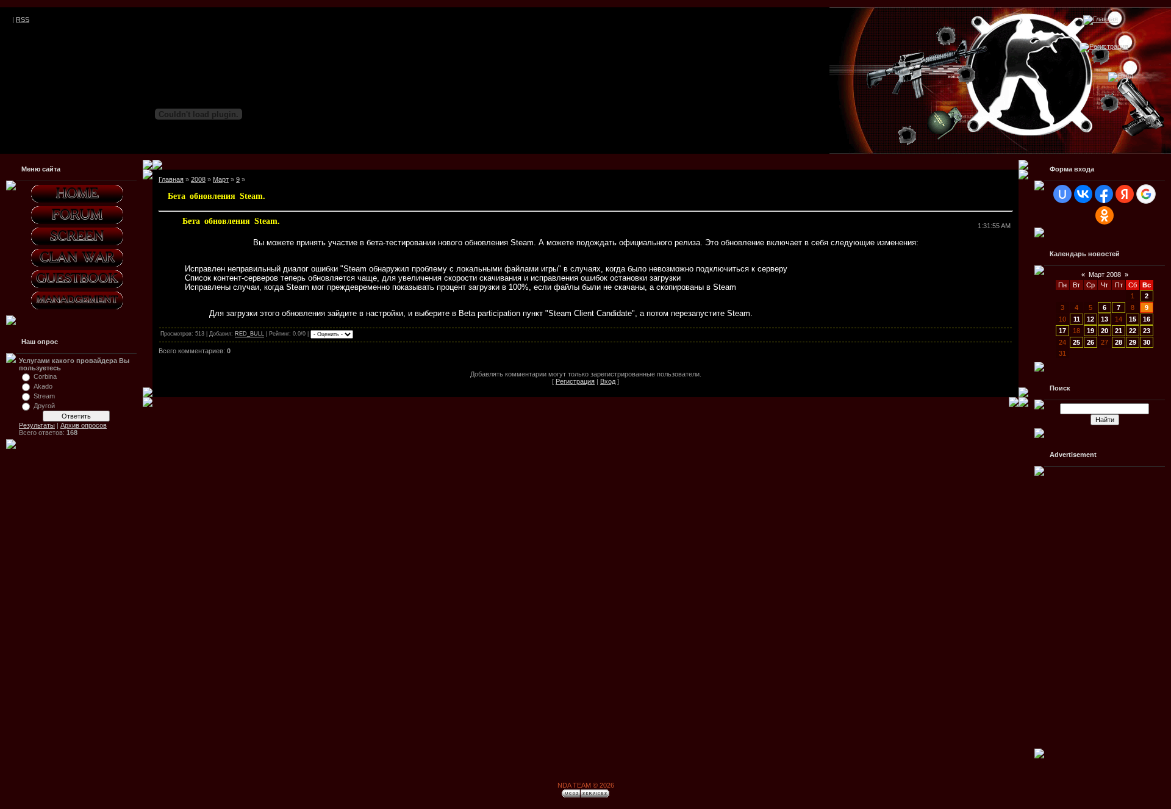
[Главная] (1100, 19)
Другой (44, 405)
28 (1118, 342)
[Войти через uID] (1062, 194)
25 (1076, 342)
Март (221, 179)
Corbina (45, 376)
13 (1104, 319)
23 (1146, 330)
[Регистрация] (1104, 46)
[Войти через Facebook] (1104, 194)
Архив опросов (83, 425)
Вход (607, 381)
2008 (198, 179)
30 (1146, 342)
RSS (22, 19)
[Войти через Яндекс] (1124, 194)
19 (1090, 330)
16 (1146, 319)
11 (1076, 319)
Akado (43, 386)
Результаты (37, 425)
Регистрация (575, 381)
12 (1090, 319)
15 (1132, 319)
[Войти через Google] (1146, 194)
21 (1118, 330)
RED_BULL (249, 334)
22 (1132, 330)
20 (1104, 330)
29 (1132, 342)
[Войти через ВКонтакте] (1083, 194)
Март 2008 (1105, 274)
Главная (171, 179)
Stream (44, 396)
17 (1062, 330)
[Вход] (1120, 75)
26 (1090, 342)
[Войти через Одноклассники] (1104, 215)
